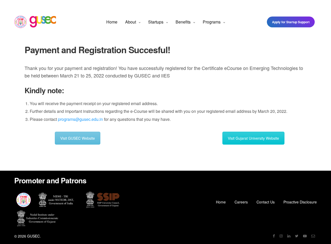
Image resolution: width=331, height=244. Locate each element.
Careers (241, 202)
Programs (212, 22)
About (130, 22)
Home (111, 22)
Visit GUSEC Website (77, 138)
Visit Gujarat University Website (253, 138)
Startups (155, 22)
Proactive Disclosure (300, 202)
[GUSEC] (35, 21)
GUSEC (33, 236)
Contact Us (266, 202)
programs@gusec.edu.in (80, 119)
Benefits (183, 22)
